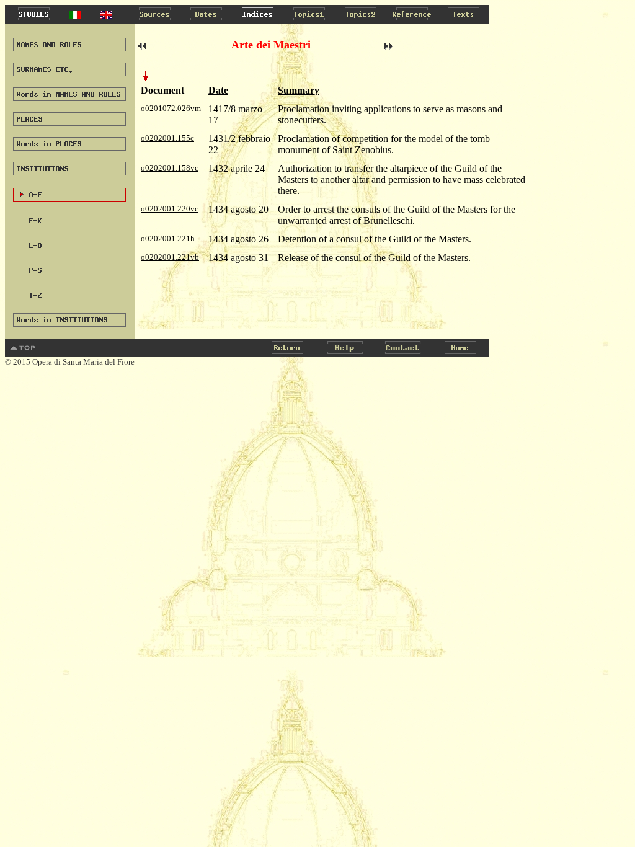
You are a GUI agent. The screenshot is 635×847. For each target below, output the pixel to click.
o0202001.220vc (169, 208)
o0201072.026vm (171, 108)
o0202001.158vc (169, 167)
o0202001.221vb (170, 257)
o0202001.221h (168, 238)
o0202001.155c (167, 138)
